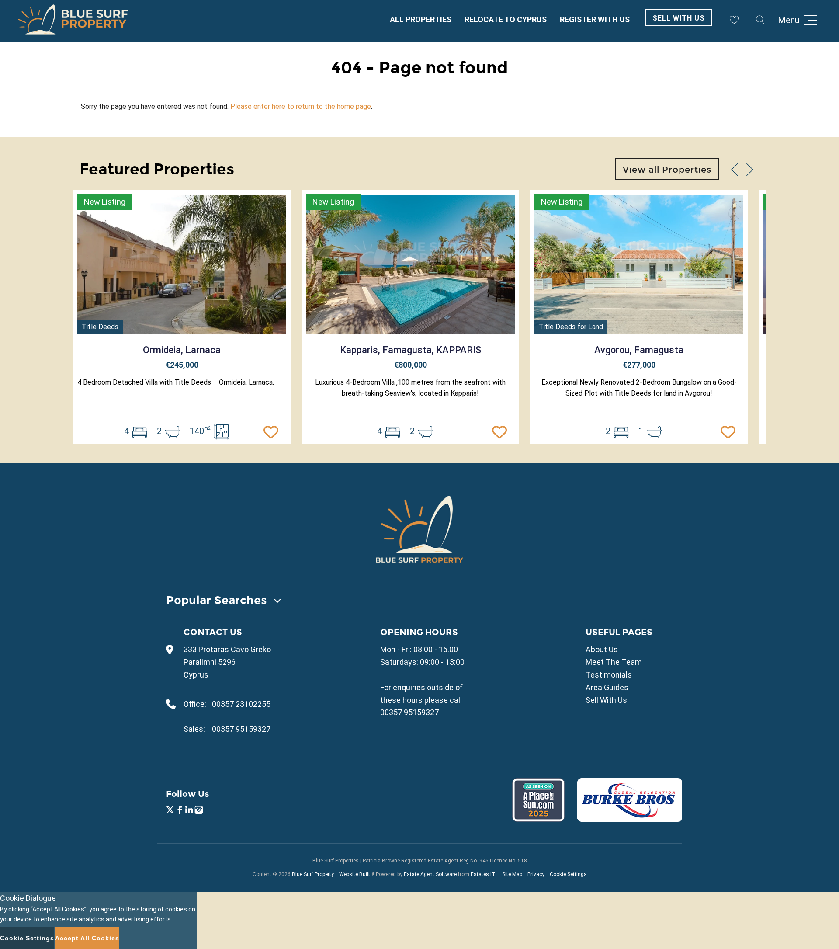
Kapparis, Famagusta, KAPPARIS (410, 349)
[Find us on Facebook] (180, 811)
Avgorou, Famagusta (638, 349)
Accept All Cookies (87, 938)
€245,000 (182, 364)
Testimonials (609, 674)
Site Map (512, 874)
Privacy (535, 874)
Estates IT (483, 874)
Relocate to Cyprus (506, 19)
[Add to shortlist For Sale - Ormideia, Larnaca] (273, 431)
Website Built (354, 874)
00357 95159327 (241, 728)
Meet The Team (614, 662)
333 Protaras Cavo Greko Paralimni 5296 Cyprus (227, 662)
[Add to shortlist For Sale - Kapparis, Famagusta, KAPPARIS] (501, 431)
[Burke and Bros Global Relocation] (624, 819)
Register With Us (595, 19)
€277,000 (639, 364)
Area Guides (607, 687)
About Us (602, 649)
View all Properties (667, 169)
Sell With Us (678, 18)
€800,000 (410, 364)
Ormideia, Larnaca (182, 349)
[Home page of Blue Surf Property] (419, 529)
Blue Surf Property (313, 874)
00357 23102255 (241, 704)
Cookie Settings (568, 874)
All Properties (420, 19)
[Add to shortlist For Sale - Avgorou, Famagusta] (730, 431)
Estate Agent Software (430, 874)
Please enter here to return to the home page (300, 106)
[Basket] (734, 19)
